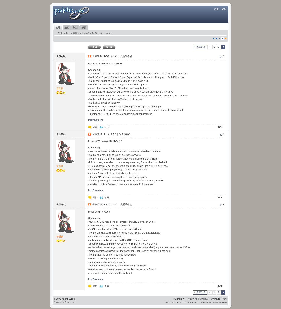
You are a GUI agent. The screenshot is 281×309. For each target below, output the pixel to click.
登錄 (224, 8)
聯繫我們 (192, 298)
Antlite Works (68, 298)
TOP (220, 127)
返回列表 (201, 47)
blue (217, 38)
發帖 (109, 47)
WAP (225, 298)
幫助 (75, 27)
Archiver (215, 298)
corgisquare (226, 38)
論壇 (58, 27)
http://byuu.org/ (95, 120)
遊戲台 (76, 33)
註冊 (216, 8)
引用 (107, 127)
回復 (95, 47)
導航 (84, 27)
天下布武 (61, 56)
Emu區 (85, 33)
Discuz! (68, 302)
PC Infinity (62, 33)
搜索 (66, 27)
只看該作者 (126, 56)
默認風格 (214, 38)
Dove (222, 38)
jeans (219, 38)
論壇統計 (204, 298)
